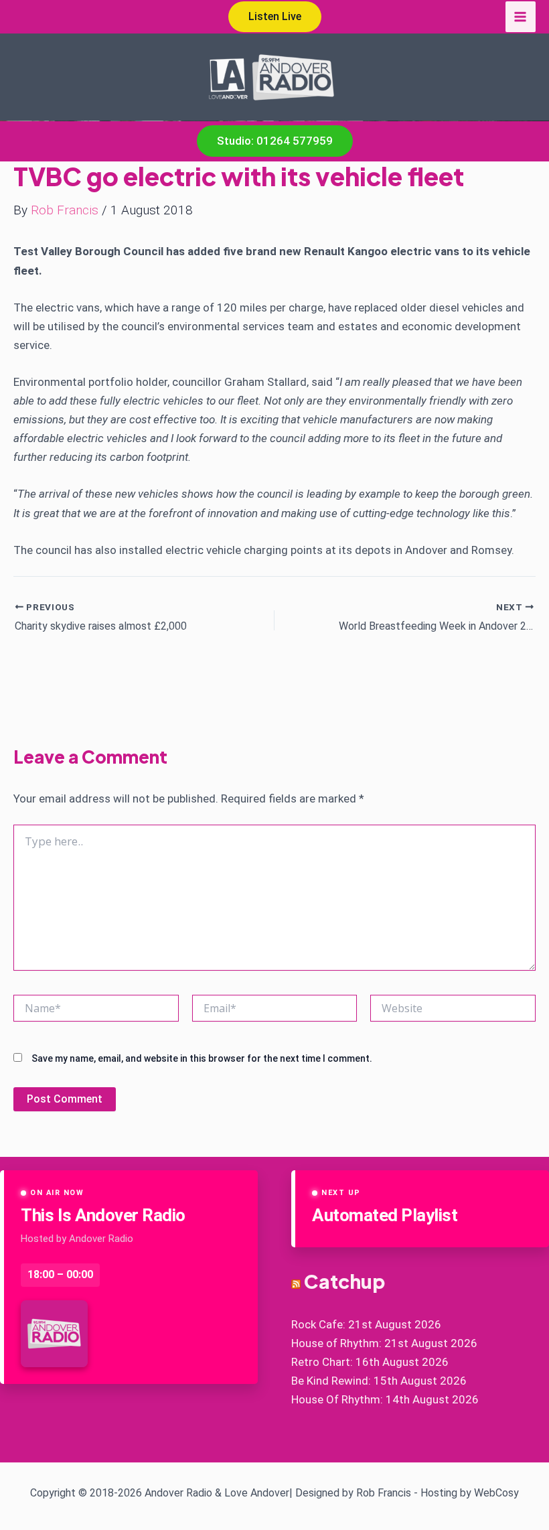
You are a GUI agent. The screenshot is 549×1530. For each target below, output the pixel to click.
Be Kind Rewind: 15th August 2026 (379, 1380)
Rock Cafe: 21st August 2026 (366, 1324)
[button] (274, 16)
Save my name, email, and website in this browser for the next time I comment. (201, 1058)
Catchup (344, 1281)
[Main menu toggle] (520, 16)
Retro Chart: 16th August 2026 (370, 1362)
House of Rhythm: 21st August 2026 (384, 1343)
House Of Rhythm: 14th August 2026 (385, 1399)
